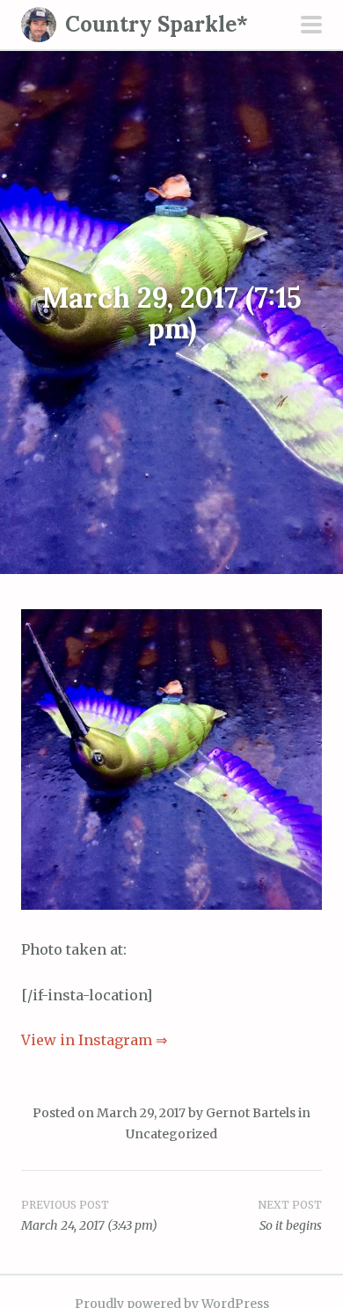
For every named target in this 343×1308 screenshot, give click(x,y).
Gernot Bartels (251, 1113)
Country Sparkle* (156, 24)
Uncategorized (171, 1134)
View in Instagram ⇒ (94, 1040)
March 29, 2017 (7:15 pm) (172, 312)
